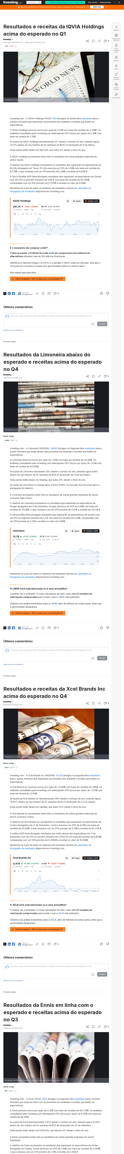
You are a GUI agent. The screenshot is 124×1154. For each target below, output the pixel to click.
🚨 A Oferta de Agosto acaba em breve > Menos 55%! (65, 2)
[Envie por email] (49, 293)
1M (22, 214)
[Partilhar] (87, 41)
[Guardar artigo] (93, 41)
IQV (54, 118)
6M (27, 214)
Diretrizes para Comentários (13, 330)
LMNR (53, 448)
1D (15, 214)
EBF (44, 1099)
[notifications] (114, 2)
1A (31, 214)
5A (35, 214)
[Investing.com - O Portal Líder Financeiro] (13, 2)
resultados (87, 118)
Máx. (40, 214)
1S (18, 214)
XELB (59, 775)
